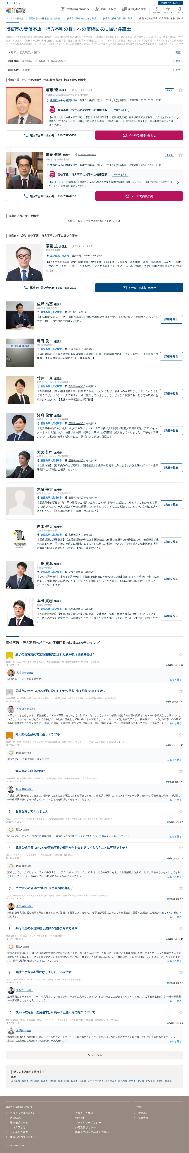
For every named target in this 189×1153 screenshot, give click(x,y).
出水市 (44, 1081)
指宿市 (54, 100)
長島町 (160, 1081)
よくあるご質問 (19, 1132)
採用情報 (143, 1117)
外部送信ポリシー (85, 1127)
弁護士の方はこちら (171, 2)
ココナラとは (17, 1127)
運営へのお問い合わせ (23, 1136)
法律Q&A (15, 1117)
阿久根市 (34, 1081)
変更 (178, 52)
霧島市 (83, 1081)
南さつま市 (110, 1081)
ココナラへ (14, 3)
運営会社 (143, 1113)
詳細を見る (171, 319)
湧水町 (168, 1081)
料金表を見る (120, 110)
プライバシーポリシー (88, 1122)
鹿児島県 (55, 255)
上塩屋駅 (73, 349)
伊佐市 (132, 1081)
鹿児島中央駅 (76, 386)
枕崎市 (25, 1081)
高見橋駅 (73, 534)
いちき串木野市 (96, 1081)
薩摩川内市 (63, 1081)
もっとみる (94, 1054)
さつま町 (150, 1081)
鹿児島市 (57, 312)
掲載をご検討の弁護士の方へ (92, 1132)
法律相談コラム (19, 1122)
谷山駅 (72, 312)
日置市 (74, 1081)
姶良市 (141, 1081)
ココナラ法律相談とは (23, 1113)
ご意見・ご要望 (84, 1113)
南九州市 (122, 1081)
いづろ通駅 (74, 571)
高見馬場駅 (74, 609)
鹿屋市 (65, 255)
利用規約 (80, 1117)
